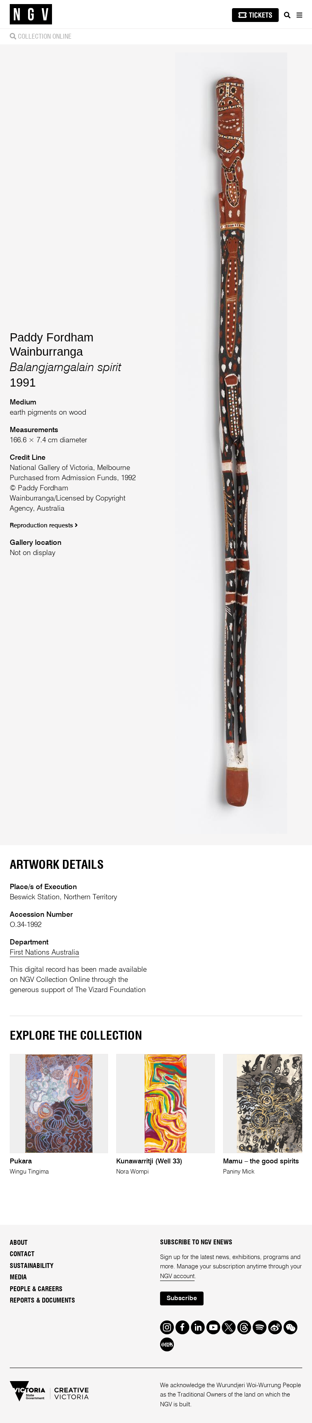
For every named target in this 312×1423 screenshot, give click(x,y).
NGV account (177, 1276)
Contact (22, 1254)
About (19, 1242)
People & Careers (36, 1289)
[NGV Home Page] (31, 14)
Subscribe (182, 1298)
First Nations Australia (44, 952)
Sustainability (32, 1266)
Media (18, 1277)
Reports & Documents (42, 1300)
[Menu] (299, 15)
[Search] (287, 15)
